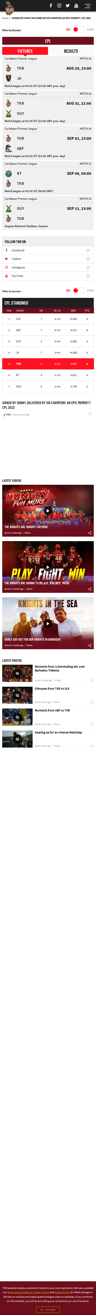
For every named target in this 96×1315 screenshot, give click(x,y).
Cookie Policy (62, 1292)
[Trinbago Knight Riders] (9, 8)
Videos (27, 532)
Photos (58, 680)
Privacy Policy (41, 1292)
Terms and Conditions (20, 1292)
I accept (50, 1309)
